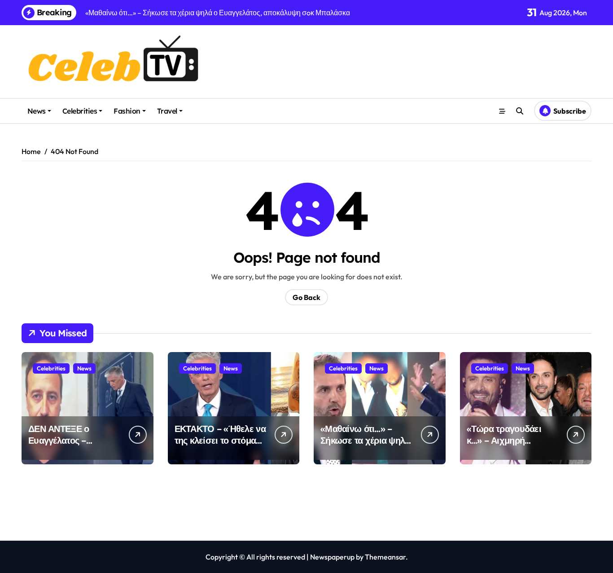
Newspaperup (332, 556)
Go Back (306, 297)
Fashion (127, 110)
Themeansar (385, 556)
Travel (167, 110)
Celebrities (79, 110)
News (36, 110)
